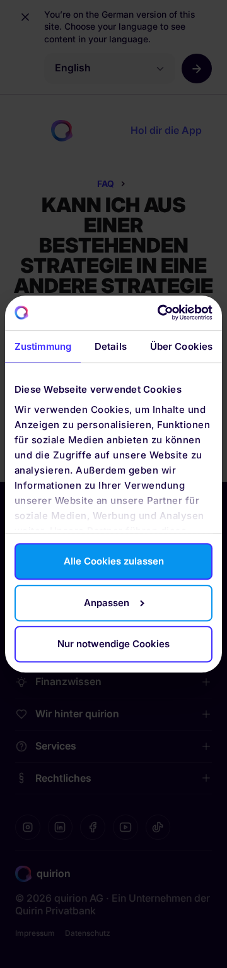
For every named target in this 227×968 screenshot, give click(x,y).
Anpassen (106, 603)
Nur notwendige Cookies (113, 644)
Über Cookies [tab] (181, 346)
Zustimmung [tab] (43, 346)
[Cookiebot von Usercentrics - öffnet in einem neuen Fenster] (160, 313)
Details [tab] (111, 346)
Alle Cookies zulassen (114, 562)
